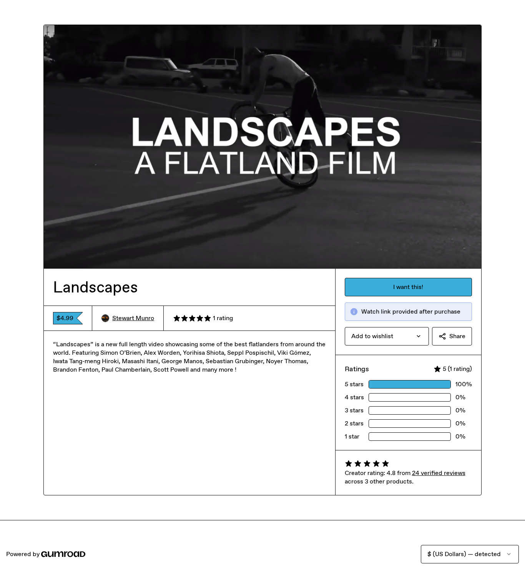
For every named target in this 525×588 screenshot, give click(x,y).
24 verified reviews (438, 473)
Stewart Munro (133, 318)
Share (457, 336)
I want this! (408, 287)
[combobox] (387, 336)
